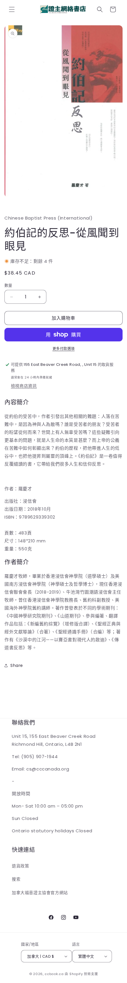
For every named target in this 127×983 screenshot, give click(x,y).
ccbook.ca (54, 974)
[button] (11, 9)
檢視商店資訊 (24, 386)
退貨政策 (20, 866)
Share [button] (16, 665)
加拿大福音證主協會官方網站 (40, 893)
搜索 (16, 879)
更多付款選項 (64, 348)
